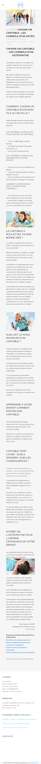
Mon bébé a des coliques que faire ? (18, 640)
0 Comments (22, 41)
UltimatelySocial (33, 763)
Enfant (21, 39)
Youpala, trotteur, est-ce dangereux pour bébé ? (16, 723)
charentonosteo (11, 41)
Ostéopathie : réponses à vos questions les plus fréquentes (19, 719)
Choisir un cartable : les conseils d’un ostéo (14, 727)
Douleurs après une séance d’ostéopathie (20, 652)
